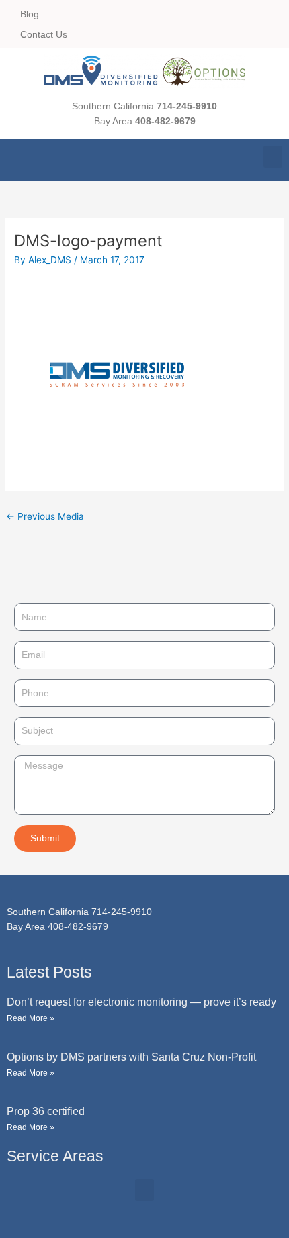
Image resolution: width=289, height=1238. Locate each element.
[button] (272, 157)
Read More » (30, 1018)
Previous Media (45, 516)
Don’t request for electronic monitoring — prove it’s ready (141, 1002)
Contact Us (43, 34)
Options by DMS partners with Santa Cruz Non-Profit (131, 1057)
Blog (29, 14)
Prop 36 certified (46, 1111)
